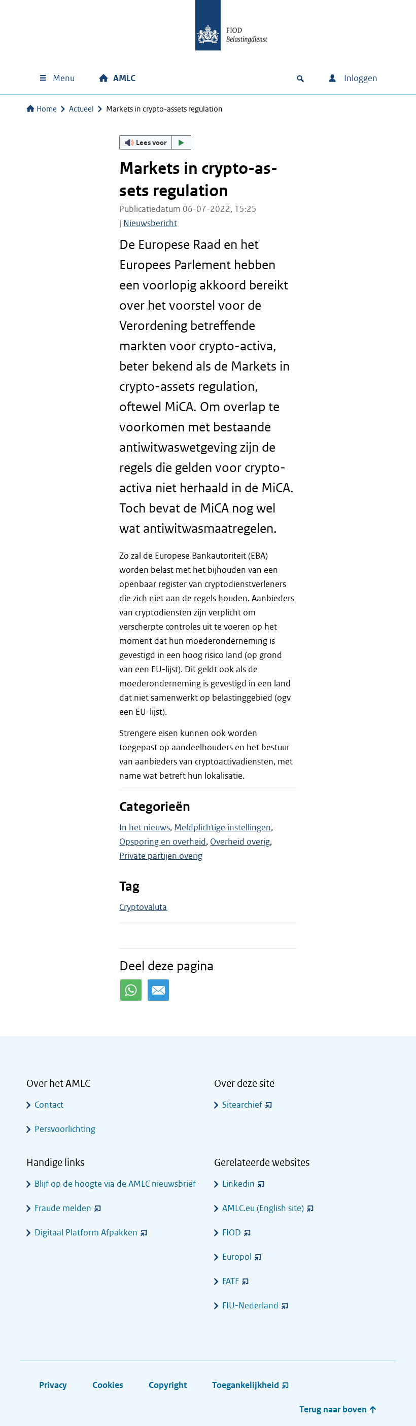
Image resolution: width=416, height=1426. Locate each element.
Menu (64, 78)
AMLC (124, 78)
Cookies (107, 1385)
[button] (155, 142)
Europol (237, 1257)
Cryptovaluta (143, 907)
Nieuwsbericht (150, 223)
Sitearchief (242, 1105)
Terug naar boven (334, 1409)
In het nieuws (144, 827)
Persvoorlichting (64, 1129)
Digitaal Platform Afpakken (85, 1232)
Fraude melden (62, 1208)
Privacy (53, 1385)
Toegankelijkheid (245, 1385)
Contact (48, 1105)
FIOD (231, 1232)
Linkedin (238, 1184)
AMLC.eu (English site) (263, 1208)
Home (47, 109)
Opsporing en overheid (162, 841)
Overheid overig (240, 841)
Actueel (81, 109)
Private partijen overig (160, 856)
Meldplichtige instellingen (222, 827)
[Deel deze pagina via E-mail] (158, 990)
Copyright (168, 1385)
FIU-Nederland (250, 1305)
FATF (230, 1281)
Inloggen (359, 78)
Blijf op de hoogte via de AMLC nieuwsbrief (115, 1184)
